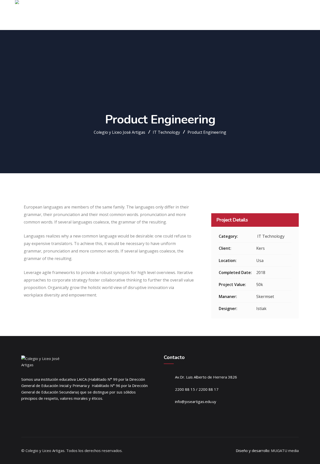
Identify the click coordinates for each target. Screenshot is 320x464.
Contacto (291, 15)
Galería (247, 15)
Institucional (174, 15)
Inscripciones (224, 15)
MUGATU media (285, 450)
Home (152, 15)
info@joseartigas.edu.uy (195, 401)
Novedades (268, 15)
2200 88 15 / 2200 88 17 (196, 389)
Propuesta (199, 15)
